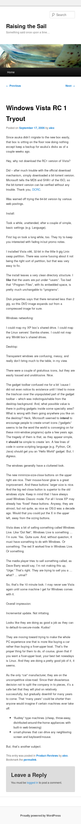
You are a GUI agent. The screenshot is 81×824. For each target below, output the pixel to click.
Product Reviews (47, 755)
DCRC (36, 189)
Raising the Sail (26, 26)
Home (11, 72)
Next (70, 86)
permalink (30, 760)
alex (51, 128)
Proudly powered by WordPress (40, 815)
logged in (32, 782)
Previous (13, 86)
